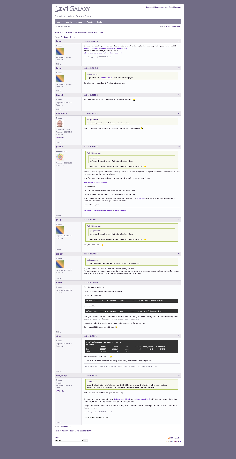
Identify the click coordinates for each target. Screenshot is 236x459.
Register (90, 22)
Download (150, 7)
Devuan (68, 32)
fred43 (59, 282)
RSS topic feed (175, 438)
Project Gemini (106, 78)
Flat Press (141, 198)
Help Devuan (98, 210)
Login (99, 22)
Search (79, 22)
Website (61, 137)
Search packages (120, 210)
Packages (177, 7)
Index (58, 22)
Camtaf (59, 95)
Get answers (88, 210)
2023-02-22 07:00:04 (91, 254)
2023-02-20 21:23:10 (91, 41)
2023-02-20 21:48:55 (91, 68)
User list (69, 22)
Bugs (171, 7)
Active (168, 26)
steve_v (59, 336)
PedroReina (61, 113)
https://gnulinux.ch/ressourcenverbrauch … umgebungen (105, 48)
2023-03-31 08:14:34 (91, 336)
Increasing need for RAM (89, 32)
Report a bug (108, 210)
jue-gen (59, 41)
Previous (64, 37)
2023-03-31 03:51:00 (91, 282)
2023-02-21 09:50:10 (91, 95)
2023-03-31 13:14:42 (91, 375)
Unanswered (176, 26)
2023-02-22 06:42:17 (91, 220)
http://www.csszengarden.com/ (95, 182)
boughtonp (61, 375)
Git (166, 7)
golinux (59, 147)
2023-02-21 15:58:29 (91, 113)
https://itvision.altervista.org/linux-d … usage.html (103, 53)
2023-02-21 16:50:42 (91, 147)
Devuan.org (159, 7)
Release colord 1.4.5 (122, 399)
